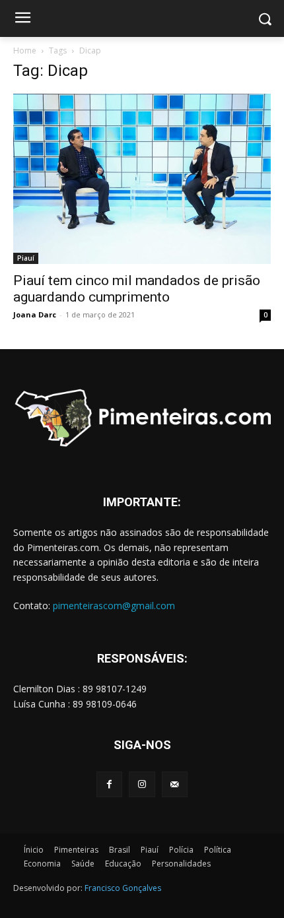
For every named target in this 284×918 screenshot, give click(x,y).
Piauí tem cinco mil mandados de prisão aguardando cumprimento (136, 289)
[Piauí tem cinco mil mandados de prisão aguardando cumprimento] (142, 179)
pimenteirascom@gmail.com (114, 605)
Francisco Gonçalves (123, 888)
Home (24, 50)
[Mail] (175, 784)
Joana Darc (34, 314)
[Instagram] (142, 784)
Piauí (25, 258)
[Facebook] (109, 784)
